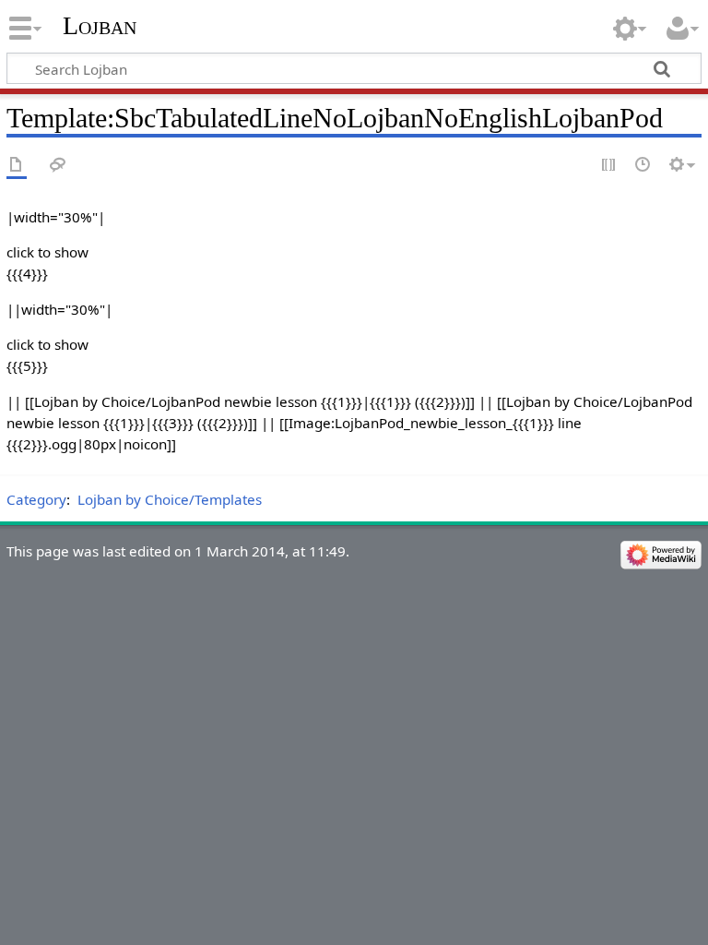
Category (36, 499)
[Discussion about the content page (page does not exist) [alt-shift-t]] (58, 165)
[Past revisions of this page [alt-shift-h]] (643, 165)
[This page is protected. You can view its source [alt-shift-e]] (609, 165)
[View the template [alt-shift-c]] (16, 165)
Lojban (99, 25)
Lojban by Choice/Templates (169, 499)
